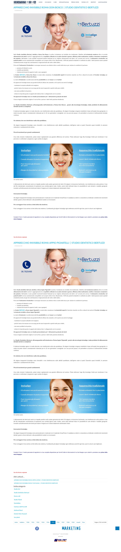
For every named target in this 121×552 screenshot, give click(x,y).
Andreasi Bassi (18, 510)
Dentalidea (17, 503)
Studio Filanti (18, 500)
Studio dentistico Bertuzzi (21, 493)
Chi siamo (48, 2)
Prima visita (75, 2)
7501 (32, 522)
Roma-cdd (17, 496)
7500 (27, 522)
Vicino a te (84, 2)
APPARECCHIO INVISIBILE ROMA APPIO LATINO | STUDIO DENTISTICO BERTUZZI (36, 480)
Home (40, 2)
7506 (57, 522)
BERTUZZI (22, 75)
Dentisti (93, 2)
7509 (73, 522)
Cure (55, 2)
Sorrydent (17, 517)
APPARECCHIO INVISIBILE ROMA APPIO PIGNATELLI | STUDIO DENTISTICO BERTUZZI (59, 243)
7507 (62, 522)
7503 (42, 522)
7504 (47, 522)
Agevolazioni (102, 2)
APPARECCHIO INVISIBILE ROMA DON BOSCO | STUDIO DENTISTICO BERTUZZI (56, 7)
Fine (83, 522)
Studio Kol (17, 489)
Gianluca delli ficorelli (20, 507)
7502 (37, 522)
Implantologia (64, 2)
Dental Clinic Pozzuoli (20, 514)
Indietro (22, 522)
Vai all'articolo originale (20, 237)
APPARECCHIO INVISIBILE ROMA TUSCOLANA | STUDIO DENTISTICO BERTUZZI (36, 483)
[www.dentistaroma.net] (25, 2)
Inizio (16, 522)
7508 (68, 522)
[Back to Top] (117, 528)
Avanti (78, 522)
